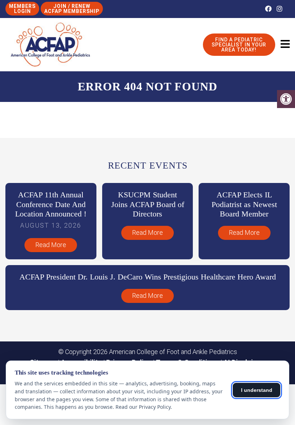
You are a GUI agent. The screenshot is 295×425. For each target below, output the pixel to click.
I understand (256, 390)
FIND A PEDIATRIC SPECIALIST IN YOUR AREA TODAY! (239, 45)
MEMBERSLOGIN (22, 8)
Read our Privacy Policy (143, 406)
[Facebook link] (269, 9)
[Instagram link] (279, 9)
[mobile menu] (285, 44)
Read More (50, 245)
